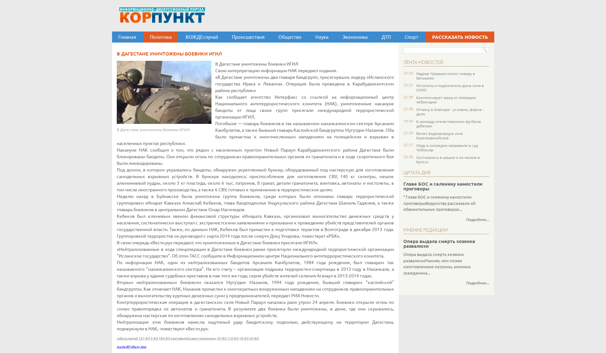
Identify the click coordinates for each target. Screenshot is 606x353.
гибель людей (127, 338)
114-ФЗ (233, 338)
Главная (127, 37)
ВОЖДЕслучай (202, 37)
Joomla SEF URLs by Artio (131, 346)
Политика (161, 37)
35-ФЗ (222, 338)
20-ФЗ (254, 338)
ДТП (386, 37)
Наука (322, 37)
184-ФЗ (164, 338)
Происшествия (248, 37)
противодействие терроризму (194, 338)
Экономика (355, 37)
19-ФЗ (244, 338)
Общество (289, 37)
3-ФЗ (154, 338)
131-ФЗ (144, 338)
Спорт (411, 37)
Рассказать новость (460, 37)
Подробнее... (477, 219)
